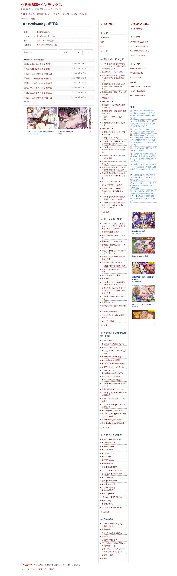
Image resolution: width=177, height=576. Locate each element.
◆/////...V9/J (106, 500)
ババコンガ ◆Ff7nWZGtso (112, 497)
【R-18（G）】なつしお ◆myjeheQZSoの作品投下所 (112, 371)
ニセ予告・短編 (108, 321)
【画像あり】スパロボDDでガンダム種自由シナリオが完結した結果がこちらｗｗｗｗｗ (143, 177)
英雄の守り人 (107, 536)
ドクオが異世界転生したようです (113, 236)
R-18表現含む (48, 40)
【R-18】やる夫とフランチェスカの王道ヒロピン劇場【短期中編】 (113, 149)
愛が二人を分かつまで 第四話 (39, 83)
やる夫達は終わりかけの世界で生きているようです (113, 252)
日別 (25, 14)
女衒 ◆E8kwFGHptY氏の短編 (113, 423)
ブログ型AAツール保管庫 (140, 86)
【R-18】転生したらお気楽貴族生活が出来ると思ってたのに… (113, 283)
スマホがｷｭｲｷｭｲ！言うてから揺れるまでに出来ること (143, 149)
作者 (67, 14)
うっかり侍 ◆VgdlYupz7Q (112, 507)
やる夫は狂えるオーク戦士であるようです (113, 133)
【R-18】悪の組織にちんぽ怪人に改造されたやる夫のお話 (113, 198)
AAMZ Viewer (136, 77)
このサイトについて (28, 569)
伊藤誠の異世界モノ (109, 540)
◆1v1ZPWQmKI (108, 477)
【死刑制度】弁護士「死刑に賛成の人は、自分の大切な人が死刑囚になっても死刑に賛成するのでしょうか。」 (143, 157)
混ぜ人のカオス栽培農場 (111, 376)
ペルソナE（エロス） (110, 279)
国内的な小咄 (107, 340)
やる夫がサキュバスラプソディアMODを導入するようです (113, 550)
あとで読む (109, 24)
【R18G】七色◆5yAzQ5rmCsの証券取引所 (114, 405)
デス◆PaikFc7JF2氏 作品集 (112, 420)
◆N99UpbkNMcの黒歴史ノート (114, 357)
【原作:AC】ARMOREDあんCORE (112, 118)
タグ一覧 (104, 51)
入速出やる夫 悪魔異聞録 (112, 241)
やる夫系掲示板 (136, 73)
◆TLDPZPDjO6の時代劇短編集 (113, 364)
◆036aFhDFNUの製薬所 (111, 360)
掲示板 (84, 14)
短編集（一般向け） (109, 555)
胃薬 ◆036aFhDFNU (110, 467)
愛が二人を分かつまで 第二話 (39, 93)
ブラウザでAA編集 (137, 55)
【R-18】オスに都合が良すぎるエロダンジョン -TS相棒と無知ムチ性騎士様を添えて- (114, 66)
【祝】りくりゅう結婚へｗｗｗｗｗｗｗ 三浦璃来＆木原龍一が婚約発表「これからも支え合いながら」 (143, 168)
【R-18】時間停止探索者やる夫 (113, 266)
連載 (41, 14)
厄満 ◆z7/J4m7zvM (109, 481)
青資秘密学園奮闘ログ (110, 232)
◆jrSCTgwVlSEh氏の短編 (111, 380)
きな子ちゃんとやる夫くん (112, 533)
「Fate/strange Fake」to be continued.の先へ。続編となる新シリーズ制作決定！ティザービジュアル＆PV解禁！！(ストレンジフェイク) (143, 140)
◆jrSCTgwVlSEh (108, 453)
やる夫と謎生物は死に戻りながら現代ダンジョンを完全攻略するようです (113, 290)
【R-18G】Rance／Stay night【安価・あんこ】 (113, 524)
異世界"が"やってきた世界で (113, 72)
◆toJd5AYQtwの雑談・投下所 (113, 344)
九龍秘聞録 (106, 529)
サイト (58, 14)
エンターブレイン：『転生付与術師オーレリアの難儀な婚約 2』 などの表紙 (143, 185)
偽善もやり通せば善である (112, 262)
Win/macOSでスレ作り (139, 51)
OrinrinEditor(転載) (138, 95)
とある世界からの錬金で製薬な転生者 (113, 316)
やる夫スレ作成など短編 (111, 275)
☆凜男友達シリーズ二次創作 (113, 367)
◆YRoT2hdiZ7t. (108, 456)
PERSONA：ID (107, 98)
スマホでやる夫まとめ (139, 41)
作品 (33, 14)
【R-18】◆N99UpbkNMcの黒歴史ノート (114, 384)
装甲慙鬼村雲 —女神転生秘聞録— (114, 307)
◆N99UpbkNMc (108, 446)
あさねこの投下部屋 (109, 347)
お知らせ (137, 28)
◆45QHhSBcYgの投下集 (47, 45)
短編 (38, 40)
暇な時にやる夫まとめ (46, 36)
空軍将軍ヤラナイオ (109, 312)
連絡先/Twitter (141, 24)
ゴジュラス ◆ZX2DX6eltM (112, 470)
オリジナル (104, 37)
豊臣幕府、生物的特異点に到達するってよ (113, 106)
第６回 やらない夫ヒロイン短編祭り (113, 400)
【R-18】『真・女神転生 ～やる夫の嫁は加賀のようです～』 (113, 142)
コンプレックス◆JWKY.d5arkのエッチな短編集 (114, 415)
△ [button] (89, 52)
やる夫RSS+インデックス (41, 4)
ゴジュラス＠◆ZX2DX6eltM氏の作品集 (114, 352)
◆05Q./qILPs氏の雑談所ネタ (113, 410)
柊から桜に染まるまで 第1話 (38, 69)
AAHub (133, 82)
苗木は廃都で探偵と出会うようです (113, 124)
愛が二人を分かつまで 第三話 (39, 88)
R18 (102, 46)
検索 (65, 52)
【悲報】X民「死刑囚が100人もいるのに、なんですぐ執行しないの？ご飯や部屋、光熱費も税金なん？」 (143, 114)
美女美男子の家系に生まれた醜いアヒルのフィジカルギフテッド (113, 175)
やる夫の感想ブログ (138, 68)
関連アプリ (43, 569)
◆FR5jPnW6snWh (108, 484)
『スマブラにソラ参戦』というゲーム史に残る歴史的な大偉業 (143, 130)
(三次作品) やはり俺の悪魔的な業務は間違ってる (113, 544)
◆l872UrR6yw (107, 504)
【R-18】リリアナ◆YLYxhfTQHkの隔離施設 (114, 394)
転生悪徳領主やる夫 (109, 302)
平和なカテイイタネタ (110, 138)
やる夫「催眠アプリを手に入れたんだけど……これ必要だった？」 (113, 190)
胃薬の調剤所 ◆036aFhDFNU (113, 389)
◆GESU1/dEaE (107, 450)
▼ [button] (78, 52)
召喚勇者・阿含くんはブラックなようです (113, 246)
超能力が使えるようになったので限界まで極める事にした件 (113, 168)
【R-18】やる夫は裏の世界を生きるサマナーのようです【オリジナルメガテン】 (113, 205)
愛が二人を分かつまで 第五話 (39, 78)
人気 (75, 14)
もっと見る (104, 212)
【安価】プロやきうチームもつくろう (113, 297)
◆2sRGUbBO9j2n (108, 443)
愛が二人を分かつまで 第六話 (39, 73)
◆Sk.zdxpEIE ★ (108, 493)
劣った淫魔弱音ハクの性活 (112, 185)
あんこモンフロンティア (111, 182)
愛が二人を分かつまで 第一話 (39, 97)
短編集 (104, 558)
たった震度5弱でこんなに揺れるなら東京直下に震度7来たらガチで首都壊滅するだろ (143, 123)
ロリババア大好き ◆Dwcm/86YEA (108, 489)
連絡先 (52, 569)
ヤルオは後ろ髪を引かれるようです (113, 270)
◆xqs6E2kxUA (107, 463)
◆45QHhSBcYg (43, 32)
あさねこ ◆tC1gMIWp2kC (112, 439)
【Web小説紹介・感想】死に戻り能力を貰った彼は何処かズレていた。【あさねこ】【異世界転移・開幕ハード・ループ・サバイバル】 (143, 196)
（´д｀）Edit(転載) (137, 91)
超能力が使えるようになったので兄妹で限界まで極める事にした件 (113, 78)
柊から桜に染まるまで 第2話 (38, 64)
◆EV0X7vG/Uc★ (108, 460)
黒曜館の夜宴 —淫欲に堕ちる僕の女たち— (114, 93)
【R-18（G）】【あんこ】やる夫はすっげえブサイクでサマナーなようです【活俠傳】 (113, 226)
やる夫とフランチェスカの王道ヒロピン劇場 (113, 156)
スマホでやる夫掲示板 (139, 46)
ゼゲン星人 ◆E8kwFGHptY (112, 474)
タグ (49, 14)
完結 (102, 42)
